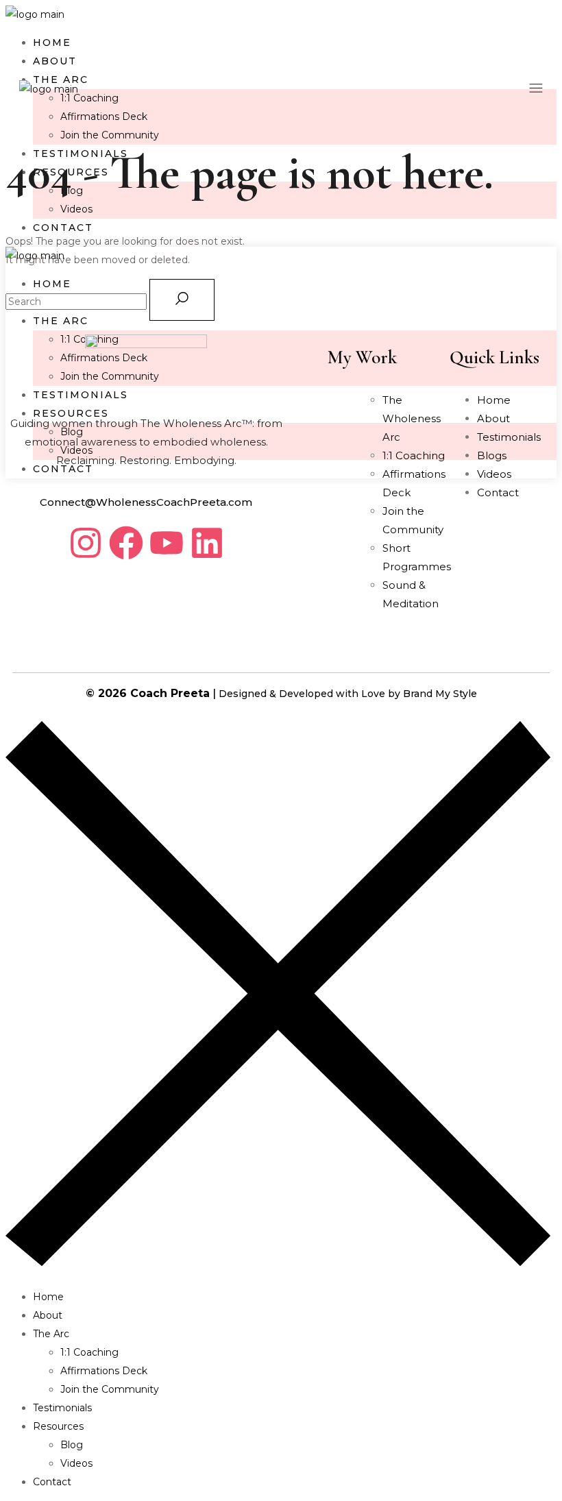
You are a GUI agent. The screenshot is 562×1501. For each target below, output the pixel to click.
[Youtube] (166, 543)
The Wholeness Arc (411, 418)
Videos (494, 473)
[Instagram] (86, 543)
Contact (498, 492)
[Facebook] (126, 543)
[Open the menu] (536, 89)
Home (494, 399)
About (493, 418)
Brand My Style (440, 693)
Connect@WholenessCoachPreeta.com (146, 502)
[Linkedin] (207, 543)
